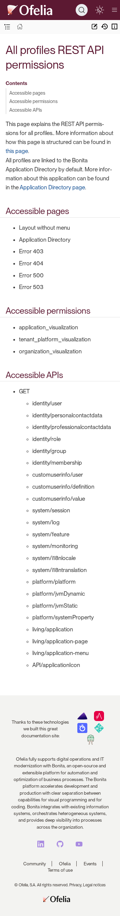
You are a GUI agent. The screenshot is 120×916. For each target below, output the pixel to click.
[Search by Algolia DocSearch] (82, 731)
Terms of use (60, 870)
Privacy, (75, 885)
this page (17, 151)
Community (34, 863)
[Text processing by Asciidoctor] (99, 719)
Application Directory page (52, 187)
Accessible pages (27, 93)
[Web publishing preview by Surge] (90, 743)
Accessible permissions (33, 101)
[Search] (82, 10)
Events (90, 863)
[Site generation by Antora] (82, 719)
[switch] (99, 10)
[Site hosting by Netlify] (99, 731)
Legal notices (94, 885)
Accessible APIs (25, 110)
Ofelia (65, 863)
